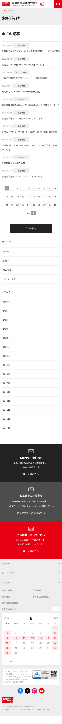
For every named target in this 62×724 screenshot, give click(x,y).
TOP (3, 10)
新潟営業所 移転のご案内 (13, 162)
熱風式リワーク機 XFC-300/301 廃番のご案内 (23, 64)
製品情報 (7, 269)
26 (39, 204)
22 (17, 204)
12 (17, 196)
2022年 (6, 337)
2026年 (6, 301)
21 (12, 204)
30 (28, 213)
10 (7, 196)
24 (28, 204)
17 (44, 196)
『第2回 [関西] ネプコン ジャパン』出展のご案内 (24, 78)
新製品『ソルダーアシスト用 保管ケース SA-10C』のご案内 (29, 131)
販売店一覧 (7, 590)
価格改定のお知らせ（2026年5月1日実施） (21, 91)
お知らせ (7, 260)
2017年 (6, 382)
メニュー (50, 4)
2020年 (6, 355)
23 (23, 204)
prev (54, 609)
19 (55, 196)
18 (50, 196)
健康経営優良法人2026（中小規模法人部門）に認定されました (31, 104)
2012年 (6, 428)
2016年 (6, 391)
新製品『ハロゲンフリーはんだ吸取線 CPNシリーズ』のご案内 (31, 51)
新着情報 (6, 596)
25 (34, 204)
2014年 (6, 410)
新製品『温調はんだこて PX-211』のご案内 (22, 176)
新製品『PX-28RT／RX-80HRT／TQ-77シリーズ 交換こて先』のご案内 (30, 147)
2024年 (6, 319)
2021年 (6, 346)
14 (28, 196)
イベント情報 (9, 278)
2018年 (6, 373)
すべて (6, 251)
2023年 (6, 328)
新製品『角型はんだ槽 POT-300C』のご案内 (22, 118)
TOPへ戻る (31, 228)
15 (34, 196)
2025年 (6, 310)
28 (50, 204)
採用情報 (37, 590)
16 (39, 196)
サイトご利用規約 (41, 596)
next (58, 609)
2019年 (6, 364)
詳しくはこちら (31, 474)
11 (12, 196)
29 (55, 204)
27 (44, 204)
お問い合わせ (58, 4)
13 (23, 196)
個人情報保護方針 (10, 602)
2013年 (6, 419)
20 (7, 204)
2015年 (6, 400)
